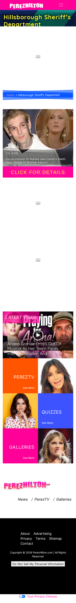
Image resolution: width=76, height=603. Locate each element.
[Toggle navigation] (61, 5)
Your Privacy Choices (42, 596)
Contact (26, 543)
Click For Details (38, 172)
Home (10, 94)
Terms (40, 538)
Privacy (26, 538)
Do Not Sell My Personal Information (38, 564)
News (23, 499)
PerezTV (41, 499)
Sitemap (55, 538)
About (25, 533)
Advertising (42, 533)
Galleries (63, 499)
